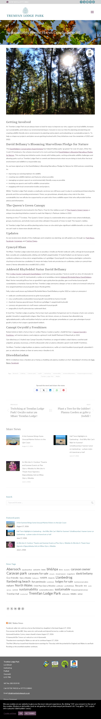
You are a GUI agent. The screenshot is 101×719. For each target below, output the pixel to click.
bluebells (67, 570)
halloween (35, 578)
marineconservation (81, 582)
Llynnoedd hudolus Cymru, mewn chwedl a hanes (23, 634)
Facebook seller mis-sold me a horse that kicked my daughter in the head (32, 628)
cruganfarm (71, 574)
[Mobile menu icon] (92, 12)
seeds (90, 586)
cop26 (40, 373)
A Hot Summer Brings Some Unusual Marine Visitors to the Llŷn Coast (34, 439)
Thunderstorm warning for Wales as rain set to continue (26, 640)
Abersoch (15, 373)
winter (80, 594)
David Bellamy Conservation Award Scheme (26, 149)
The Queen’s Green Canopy (77, 210)
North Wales (24, 585)
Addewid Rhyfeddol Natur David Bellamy (75, 277)
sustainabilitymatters (69, 373)
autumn (36, 569)
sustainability (57, 373)
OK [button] (21, 713)
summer (15, 590)
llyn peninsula (39, 581)
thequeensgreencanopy (84, 373)
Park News (90, 238)
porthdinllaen (69, 586)
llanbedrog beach (18, 581)
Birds (61, 570)
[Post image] (13, 440)
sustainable (62, 589)
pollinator (60, 586)
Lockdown (50, 582)
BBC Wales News (15, 623)
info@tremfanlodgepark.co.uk (19, 693)
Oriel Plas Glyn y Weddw (44, 586)
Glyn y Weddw (25, 578)
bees (43, 569)
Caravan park (32, 373)
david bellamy (84, 573)
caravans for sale (38, 573)
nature (10, 585)
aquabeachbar (27, 570)
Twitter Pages (31, 241)
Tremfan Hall (13, 594)
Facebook (10, 241)
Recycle (79, 585)
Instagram (18, 241)
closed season (61, 574)
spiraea (9, 590)
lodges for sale (64, 581)
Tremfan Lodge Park (47, 376)
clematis (52, 574)
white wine (65, 594)
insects (51, 578)
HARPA (43, 577)
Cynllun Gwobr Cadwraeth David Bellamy (25, 274)
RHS (85, 586)
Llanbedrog (47, 373)
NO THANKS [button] (30, 713)
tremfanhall (24, 594)
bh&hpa (23, 373)
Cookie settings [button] (10, 713)
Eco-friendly (12, 577)
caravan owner (81, 569)
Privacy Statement (10, 699)
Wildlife (58, 376)
